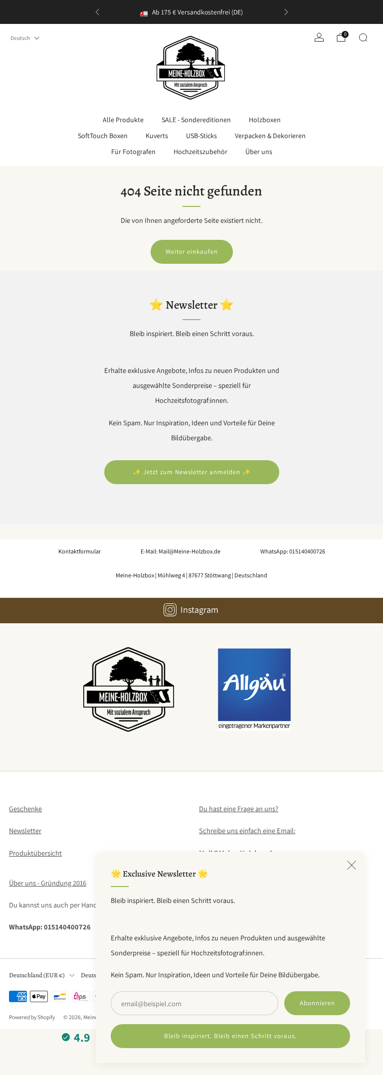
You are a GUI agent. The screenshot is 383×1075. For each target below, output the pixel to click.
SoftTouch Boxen (103, 135)
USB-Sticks (201, 135)
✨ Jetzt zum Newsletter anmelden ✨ (192, 472)
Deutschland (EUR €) (37, 975)
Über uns (258, 151)
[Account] (319, 37)
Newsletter (25, 830)
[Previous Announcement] (97, 11)
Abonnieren (317, 1003)
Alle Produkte (123, 119)
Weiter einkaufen (192, 251)
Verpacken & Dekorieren (270, 135)
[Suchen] (363, 37)
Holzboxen (265, 119)
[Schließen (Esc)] (351, 865)
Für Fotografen (133, 151)
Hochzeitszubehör (200, 151)
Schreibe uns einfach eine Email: (247, 830)
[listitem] (192, 12)
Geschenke (25, 808)
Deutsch (20, 37)
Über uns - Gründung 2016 (47, 883)
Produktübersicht (35, 853)
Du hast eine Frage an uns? (238, 808)
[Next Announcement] (286, 11)
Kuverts (157, 135)
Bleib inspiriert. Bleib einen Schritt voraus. (230, 1036)
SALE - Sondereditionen (196, 119)
